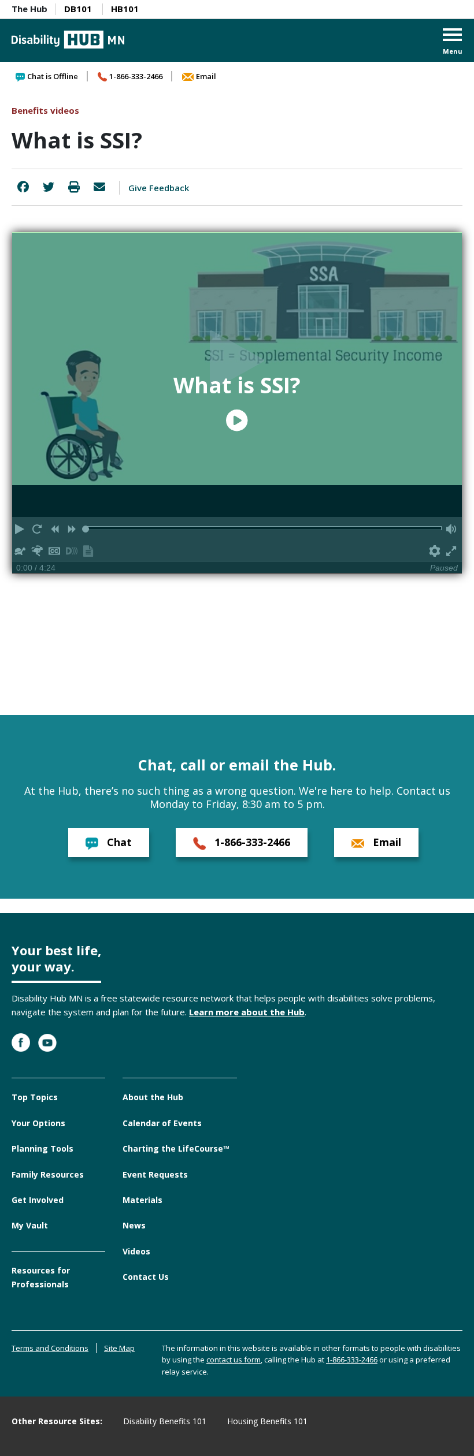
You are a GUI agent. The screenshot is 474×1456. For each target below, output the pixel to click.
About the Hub (153, 1097)
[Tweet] (48, 187)
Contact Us (146, 1276)
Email (206, 76)
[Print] (74, 187)
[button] (452, 42)
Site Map (119, 1348)
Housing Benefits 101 (267, 1421)
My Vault (30, 1225)
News (134, 1225)
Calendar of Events (162, 1123)
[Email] (99, 187)
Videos (136, 1251)
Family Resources (48, 1174)
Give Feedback (158, 187)
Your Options (38, 1123)
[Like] (23, 187)
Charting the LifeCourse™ (176, 1148)
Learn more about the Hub (247, 1012)
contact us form (233, 1359)
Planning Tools (42, 1148)
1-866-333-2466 (135, 76)
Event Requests (155, 1174)
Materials (142, 1199)
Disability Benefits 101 (164, 1421)
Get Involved (38, 1199)
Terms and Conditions (50, 1348)
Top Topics (35, 1097)
